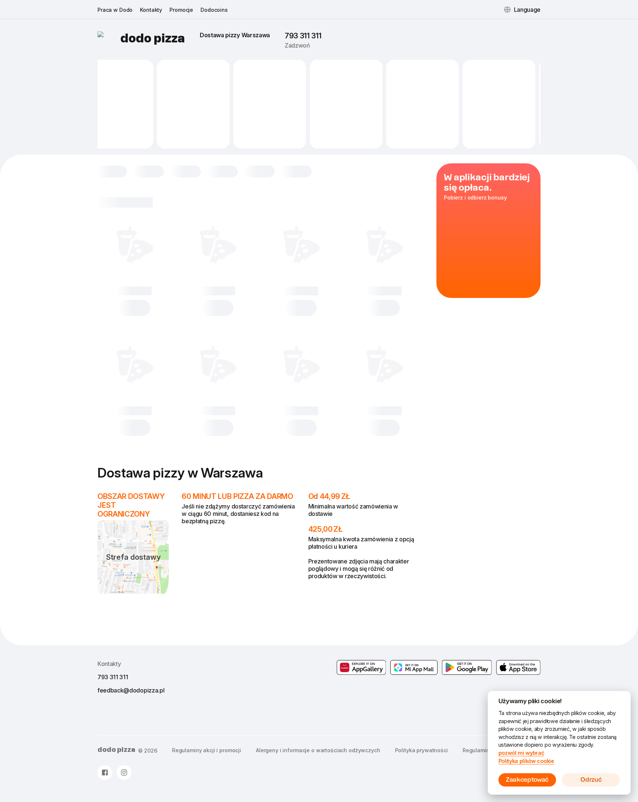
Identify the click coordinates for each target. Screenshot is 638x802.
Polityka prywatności (421, 750)
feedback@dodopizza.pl (130, 690)
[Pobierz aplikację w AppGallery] (361, 667)
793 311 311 (303, 35)
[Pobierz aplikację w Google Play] (414, 667)
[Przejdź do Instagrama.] (124, 772)
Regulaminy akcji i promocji (206, 750)
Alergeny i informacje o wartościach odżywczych (318, 750)
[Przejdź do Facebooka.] (104, 772)
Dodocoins (214, 10)
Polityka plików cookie (526, 761)
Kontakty (151, 10)
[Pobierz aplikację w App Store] (518, 667)
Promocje (181, 10)
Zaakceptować (527, 779)
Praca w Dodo (115, 10)
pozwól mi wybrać (521, 753)
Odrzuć (590, 779)
